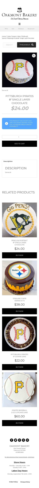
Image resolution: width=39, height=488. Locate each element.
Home (4, 36)
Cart (13, 28)
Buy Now (19, 255)
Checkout (21, 28)
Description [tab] (8, 161)
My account (31, 28)
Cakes (9, 36)
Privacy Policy (25, 482)
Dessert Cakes (16, 36)
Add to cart (19, 144)
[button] (34, 55)
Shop (6, 28)
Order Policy (13, 482)
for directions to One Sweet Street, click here (19, 457)
